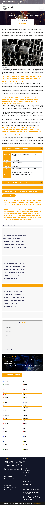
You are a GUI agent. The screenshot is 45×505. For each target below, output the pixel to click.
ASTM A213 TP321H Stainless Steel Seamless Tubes (14, 297)
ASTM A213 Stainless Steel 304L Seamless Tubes (13, 241)
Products (24, 20)
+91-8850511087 (8, 361)
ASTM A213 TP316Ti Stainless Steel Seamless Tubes (14, 285)
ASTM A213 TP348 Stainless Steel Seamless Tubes (13, 306)
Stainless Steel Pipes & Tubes (10, 478)
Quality (25, 468)
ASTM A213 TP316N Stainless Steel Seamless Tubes (14, 281)
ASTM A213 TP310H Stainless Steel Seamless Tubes (14, 266)
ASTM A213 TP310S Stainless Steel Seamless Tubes (14, 269)
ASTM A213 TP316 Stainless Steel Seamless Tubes (13, 272)
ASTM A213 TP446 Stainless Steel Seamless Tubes (13, 316)
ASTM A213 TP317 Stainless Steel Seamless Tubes (13, 288)
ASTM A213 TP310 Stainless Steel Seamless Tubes (13, 263)
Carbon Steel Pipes (8, 476)
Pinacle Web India (37, 503)
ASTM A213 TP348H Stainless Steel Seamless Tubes (14, 309)
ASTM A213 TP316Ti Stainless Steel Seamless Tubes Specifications (17, 148)
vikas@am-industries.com (8, 1)
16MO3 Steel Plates (8, 491)
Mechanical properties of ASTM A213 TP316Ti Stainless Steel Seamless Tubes (20, 191)
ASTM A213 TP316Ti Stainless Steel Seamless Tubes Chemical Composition (19, 187)
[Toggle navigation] (41, 8)
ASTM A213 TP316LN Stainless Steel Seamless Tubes (14, 278)
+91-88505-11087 (18, 1)
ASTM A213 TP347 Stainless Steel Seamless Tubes (13, 300)
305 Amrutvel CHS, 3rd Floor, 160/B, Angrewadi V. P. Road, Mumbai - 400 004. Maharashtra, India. (32, 498)
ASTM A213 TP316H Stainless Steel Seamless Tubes (14, 275)
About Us (26, 463)
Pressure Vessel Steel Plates (10, 487)
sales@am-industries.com (30, 487)
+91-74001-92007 (28, 481)
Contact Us (26, 472)
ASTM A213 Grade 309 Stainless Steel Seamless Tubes (14, 253)
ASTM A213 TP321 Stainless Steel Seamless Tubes (13, 294)
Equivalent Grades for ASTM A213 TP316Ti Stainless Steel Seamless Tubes (19, 182)
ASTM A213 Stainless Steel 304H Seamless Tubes (13, 244)
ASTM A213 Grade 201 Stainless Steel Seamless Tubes (14, 232)
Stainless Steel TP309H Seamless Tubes (11, 257)
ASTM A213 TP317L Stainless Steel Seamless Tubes (13, 291)
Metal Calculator (27, 470)
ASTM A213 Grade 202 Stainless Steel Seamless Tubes (14, 235)
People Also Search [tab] (8, 195)
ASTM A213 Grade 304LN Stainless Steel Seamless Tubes (15, 247)
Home (25, 461)
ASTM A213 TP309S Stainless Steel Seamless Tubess (14, 260)
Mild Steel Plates (7, 485)
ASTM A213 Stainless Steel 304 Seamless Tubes (13, 238)
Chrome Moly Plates (8, 489)
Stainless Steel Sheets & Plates (10, 483)
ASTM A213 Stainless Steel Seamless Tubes (12, 229)
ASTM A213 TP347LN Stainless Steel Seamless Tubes (14, 303)
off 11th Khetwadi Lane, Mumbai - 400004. (11, 3)
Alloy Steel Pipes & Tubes (9, 480)
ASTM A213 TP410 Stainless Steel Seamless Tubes (13, 313)
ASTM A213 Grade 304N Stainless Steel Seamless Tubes (14, 250)
